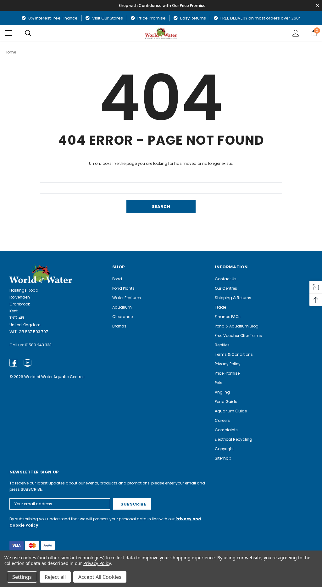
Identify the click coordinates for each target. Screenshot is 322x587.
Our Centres (226, 288)
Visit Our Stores (107, 18)
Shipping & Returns (233, 297)
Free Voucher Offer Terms (238, 335)
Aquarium (122, 307)
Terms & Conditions (234, 354)
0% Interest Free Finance (52, 18)
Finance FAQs (228, 316)
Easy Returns (192, 18)
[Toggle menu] (8, 33)
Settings (22, 576)
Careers (222, 420)
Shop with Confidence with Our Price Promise (162, 5)
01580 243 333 (38, 345)
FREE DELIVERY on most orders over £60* (260, 18)
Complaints (226, 430)
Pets (218, 382)
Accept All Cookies (99, 576)
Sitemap (223, 458)
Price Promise (151, 18)
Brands (119, 326)
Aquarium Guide (231, 411)
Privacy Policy (228, 363)
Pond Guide (226, 401)
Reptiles (222, 345)
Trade (220, 307)
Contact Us (225, 279)
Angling (222, 392)
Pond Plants (123, 288)
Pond (117, 279)
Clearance (122, 316)
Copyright (224, 448)
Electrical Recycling (233, 439)
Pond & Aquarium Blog (236, 326)
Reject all (55, 576)
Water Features (126, 297)
